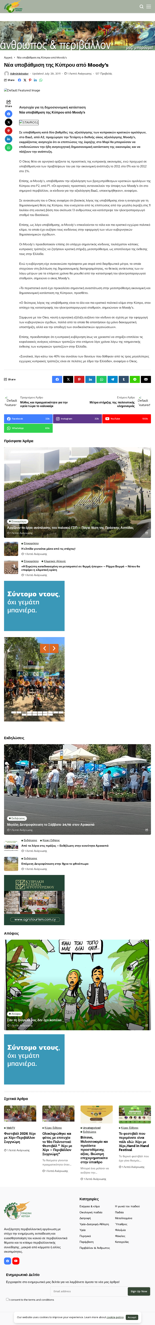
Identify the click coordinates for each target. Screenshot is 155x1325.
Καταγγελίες (122, 1241)
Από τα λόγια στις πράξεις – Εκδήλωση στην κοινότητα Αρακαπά (64, 845)
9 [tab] (55, 712)
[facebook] (7, 1261)
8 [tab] (50, 712)
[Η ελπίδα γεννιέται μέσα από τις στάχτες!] (11, 549)
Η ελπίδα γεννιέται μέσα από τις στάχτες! (48, 548)
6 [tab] (40, 712)
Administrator (19, 73)
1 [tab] (13, 712)
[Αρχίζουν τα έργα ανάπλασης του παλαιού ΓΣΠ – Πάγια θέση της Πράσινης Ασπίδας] (77, 492)
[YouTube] (15, 1261)
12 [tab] (29, 715)
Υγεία (83, 1230)
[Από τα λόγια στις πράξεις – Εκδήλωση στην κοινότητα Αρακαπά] (11, 846)
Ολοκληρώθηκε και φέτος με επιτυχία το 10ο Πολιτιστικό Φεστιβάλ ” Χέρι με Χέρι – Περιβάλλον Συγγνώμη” (57, 1144)
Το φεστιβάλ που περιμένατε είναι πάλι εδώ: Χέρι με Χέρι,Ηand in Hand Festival (134, 1142)
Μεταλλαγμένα (123, 1218)
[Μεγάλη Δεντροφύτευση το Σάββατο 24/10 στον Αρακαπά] (77, 789)
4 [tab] (29, 712)
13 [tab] (34, 715)
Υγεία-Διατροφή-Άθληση (94, 1224)
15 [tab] (45, 715)
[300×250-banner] (34, 900)
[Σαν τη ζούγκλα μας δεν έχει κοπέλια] (77, 985)
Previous (44, 648)
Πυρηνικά (85, 1236)
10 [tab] (61, 712)
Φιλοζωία (120, 1230)
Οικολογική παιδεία (91, 1212)
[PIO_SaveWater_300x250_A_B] (34, 606)
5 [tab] (34, 712)
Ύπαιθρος (121, 1224)
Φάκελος (120, 1236)
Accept (132, 1317)
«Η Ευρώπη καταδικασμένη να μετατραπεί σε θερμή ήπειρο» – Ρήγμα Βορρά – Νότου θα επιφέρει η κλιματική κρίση (80, 568)
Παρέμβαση (86, 1241)
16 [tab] (50, 715)
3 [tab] (24, 712)
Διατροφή (85, 1218)
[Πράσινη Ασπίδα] (13, 6)
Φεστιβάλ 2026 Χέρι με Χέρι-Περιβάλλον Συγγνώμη (20, 1138)
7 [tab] (45, 712)
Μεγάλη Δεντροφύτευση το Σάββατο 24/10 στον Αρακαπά (50, 825)
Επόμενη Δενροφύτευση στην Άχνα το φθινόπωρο (55, 863)
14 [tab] (40, 715)
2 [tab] (19, 712)
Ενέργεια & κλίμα (89, 1206)
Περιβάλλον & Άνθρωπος (95, 1247)
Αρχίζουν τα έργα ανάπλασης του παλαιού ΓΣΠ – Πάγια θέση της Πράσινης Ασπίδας (70, 528)
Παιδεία (119, 1212)
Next (54, 648)
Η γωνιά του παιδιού (127, 1206)
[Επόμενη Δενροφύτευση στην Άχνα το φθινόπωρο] (11, 864)
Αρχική (8, 57)
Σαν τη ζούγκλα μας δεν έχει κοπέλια (34, 1020)
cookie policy (115, 1317)
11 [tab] (24, 715)
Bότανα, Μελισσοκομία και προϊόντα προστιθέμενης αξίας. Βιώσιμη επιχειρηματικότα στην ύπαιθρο (94, 1149)
